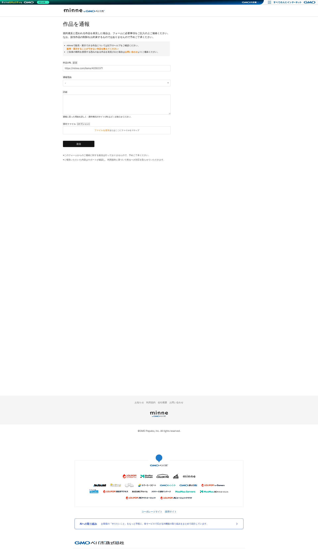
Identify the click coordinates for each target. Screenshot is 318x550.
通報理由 (67, 77)
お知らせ (139, 402)
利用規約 (151, 402)
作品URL (70, 62)
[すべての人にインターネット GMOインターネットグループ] (295, 2)
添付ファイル (76, 124)
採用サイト (171, 511)
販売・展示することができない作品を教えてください (92, 48)
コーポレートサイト (151, 511)
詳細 (65, 92)
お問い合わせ (131, 52)
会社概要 (162, 402)
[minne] (159, 417)
